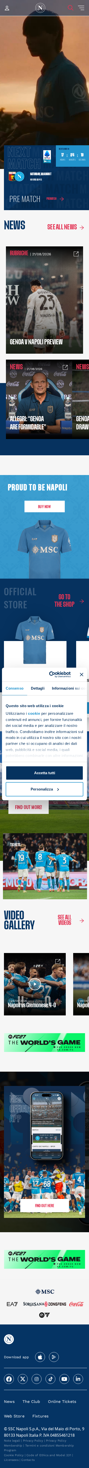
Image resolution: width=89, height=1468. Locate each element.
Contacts (28, 1460)
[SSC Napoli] (40, 8)
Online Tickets (62, 1401)
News (9, 1401)
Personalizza (42, 789)
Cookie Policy (14, 1455)
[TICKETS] (22, 866)
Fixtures (40, 1416)
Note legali (12, 1440)
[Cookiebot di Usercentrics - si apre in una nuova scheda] (52, 674)
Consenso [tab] (14, 688)
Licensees (11, 1460)
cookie (34, 713)
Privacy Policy (33, 1440)
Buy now (44, 506)
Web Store (14, 1416)
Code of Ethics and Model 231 (48, 1455)
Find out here (44, 1205)
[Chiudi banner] (81, 674)
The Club (31, 1401)
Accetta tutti (44, 773)
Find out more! (28, 807)
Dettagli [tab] (37, 688)
